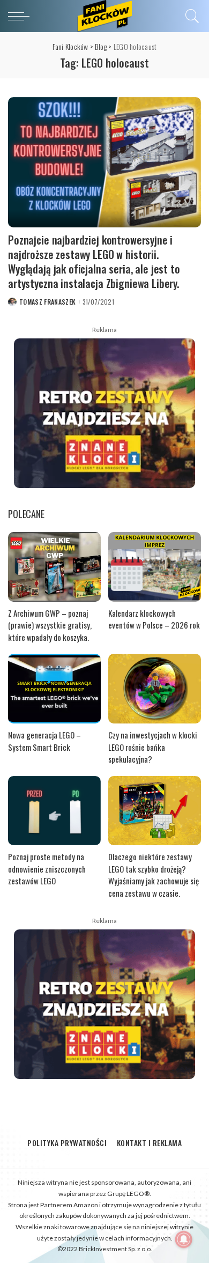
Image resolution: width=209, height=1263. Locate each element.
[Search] (190, 16)
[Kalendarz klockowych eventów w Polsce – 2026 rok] (154, 567)
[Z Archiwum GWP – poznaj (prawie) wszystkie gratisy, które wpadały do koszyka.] (54, 567)
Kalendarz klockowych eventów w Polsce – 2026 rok (154, 619)
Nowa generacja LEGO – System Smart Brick (44, 741)
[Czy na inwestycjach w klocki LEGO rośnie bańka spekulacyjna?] (154, 688)
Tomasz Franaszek (47, 302)
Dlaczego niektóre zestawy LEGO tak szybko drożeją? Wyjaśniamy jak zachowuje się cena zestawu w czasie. (153, 875)
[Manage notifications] (183, 1239)
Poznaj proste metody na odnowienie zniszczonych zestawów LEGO (47, 869)
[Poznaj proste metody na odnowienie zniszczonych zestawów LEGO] (54, 811)
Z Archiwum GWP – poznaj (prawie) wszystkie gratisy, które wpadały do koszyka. (50, 625)
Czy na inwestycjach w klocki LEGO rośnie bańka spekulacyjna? (152, 747)
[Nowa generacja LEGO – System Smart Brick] (54, 688)
